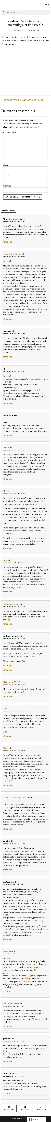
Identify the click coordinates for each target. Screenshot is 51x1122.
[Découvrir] (9, 1107)
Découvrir (9, 1110)
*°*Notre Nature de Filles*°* (15, 797)
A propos (17, 1119)
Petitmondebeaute (11, 604)
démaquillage (25, 100)
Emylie (6, 447)
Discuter (25, 1110)
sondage (38, 100)
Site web (7, 186)
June (5, 560)
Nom (5, 165)
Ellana (6, 748)
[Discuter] (25, 1107)
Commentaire (10, 132)
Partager (41, 1110)
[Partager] (41, 1107)
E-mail (6, 175)
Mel (4, 491)
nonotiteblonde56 (11, 1003)
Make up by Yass (10, 682)
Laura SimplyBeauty (12, 254)
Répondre (7, 242)
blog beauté (10, 100)
